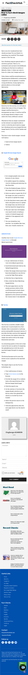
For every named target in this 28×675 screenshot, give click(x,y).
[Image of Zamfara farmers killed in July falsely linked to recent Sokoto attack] (6, 566)
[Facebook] (8, 39)
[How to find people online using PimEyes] (6, 516)
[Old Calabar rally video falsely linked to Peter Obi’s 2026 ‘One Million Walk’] (6, 533)
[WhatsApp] (18, 39)
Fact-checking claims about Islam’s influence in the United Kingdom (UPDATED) (17, 507)
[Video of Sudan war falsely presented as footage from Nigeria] (6, 549)
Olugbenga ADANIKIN (10, 17)
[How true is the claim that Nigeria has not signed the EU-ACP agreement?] (6, 492)
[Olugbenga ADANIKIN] (2, 17)
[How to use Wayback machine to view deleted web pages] (6, 500)
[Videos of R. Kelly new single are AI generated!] (6, 523)
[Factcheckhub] (14, 3)
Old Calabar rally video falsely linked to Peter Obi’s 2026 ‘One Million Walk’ (17, 532)
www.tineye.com (14, 374)
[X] (12, 39)
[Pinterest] (15, 39)
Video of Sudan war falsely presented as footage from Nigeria (17, 549)
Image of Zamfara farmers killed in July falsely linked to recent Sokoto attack (17, 565)
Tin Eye (5, 305)
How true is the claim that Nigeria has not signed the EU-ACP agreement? (17, 492)
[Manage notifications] (24, 672)
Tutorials (8, 8)
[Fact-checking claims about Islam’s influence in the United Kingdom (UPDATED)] (6, 508)
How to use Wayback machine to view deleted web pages (16, 500)
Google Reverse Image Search (12, 153)
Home (2, 8)
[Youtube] (15, 642)
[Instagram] (6, 642)
